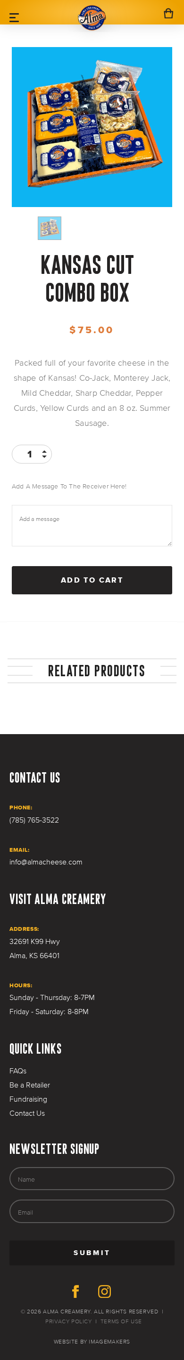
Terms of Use (121, 1321)
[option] (92, 127)
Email (25, 1212)
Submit (124, 1256)
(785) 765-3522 (34, 820)
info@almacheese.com (46, 862)
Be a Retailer (29, 1085)
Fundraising (28, 1099)
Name (26, 1179)
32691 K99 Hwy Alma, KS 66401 (34, 948)
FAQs (17, 1071)
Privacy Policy (68, 1321)
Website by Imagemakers (92, 1341)
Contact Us (27, 1113)
